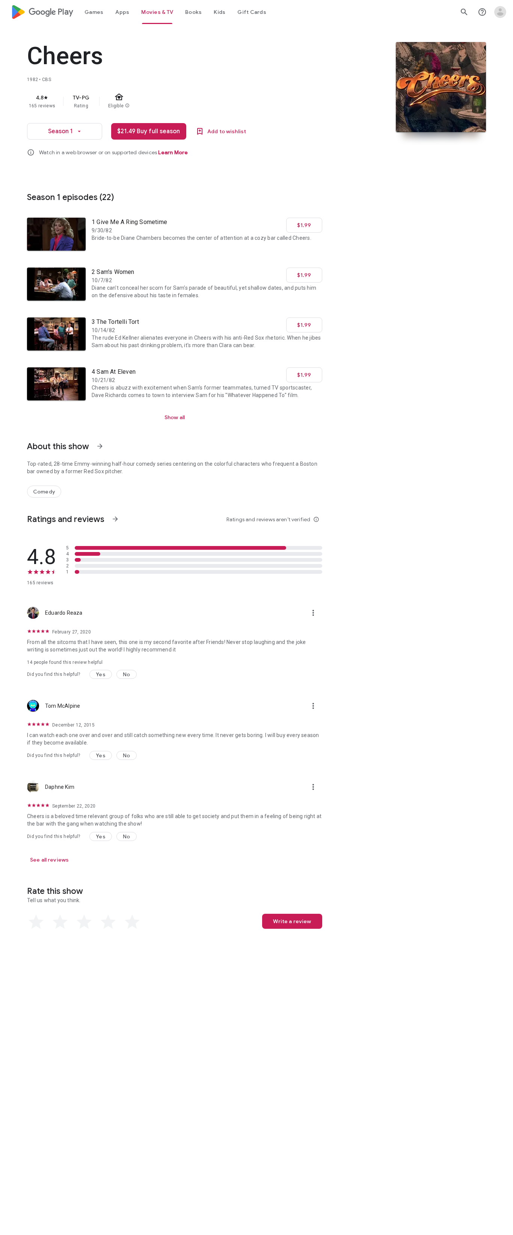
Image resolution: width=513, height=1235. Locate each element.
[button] (100, 674)
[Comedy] (44, 491)
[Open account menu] (500, 12)
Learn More (173, 152)
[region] (177, 101)
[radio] (36, 922)
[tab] (93, 12)
